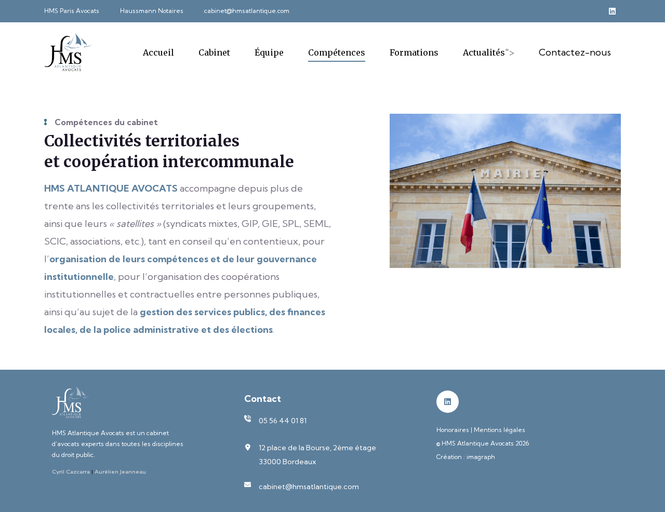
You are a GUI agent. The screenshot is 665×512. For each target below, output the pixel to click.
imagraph (481, 457)
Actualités (484, 52)
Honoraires (452, 430)
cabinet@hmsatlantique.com (246, 11)
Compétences (336, 52)
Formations (414, 52)
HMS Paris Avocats (71, 11)
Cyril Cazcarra (71, 471)
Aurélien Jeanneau (120, 471)
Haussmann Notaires (151, 11)
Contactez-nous (575, 52)
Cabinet (214, 52)
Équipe (269, 52)
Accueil (158, 52)
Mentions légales (499, 430)
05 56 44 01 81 (283, 420)
